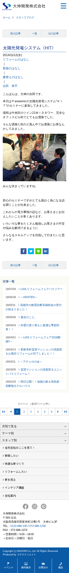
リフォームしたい (16, 471)
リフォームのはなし (16, 59)
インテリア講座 (14, 487)
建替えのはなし (13, 77)
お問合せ (43, 567)
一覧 (34, 33)
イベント (8, 567)
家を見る (10, 479)
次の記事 (53, 33)
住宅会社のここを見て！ (20, 448)
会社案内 (10, 495)
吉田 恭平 (10, 85)
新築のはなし (11, 68)
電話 (60, 567)
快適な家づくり (14, 463)
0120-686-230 (18, 525)
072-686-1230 (37, 525)
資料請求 (26, 567)
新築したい (12, 455)
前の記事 (15, 33)
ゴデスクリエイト (26, 554)
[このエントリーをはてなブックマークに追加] (46, 251)
